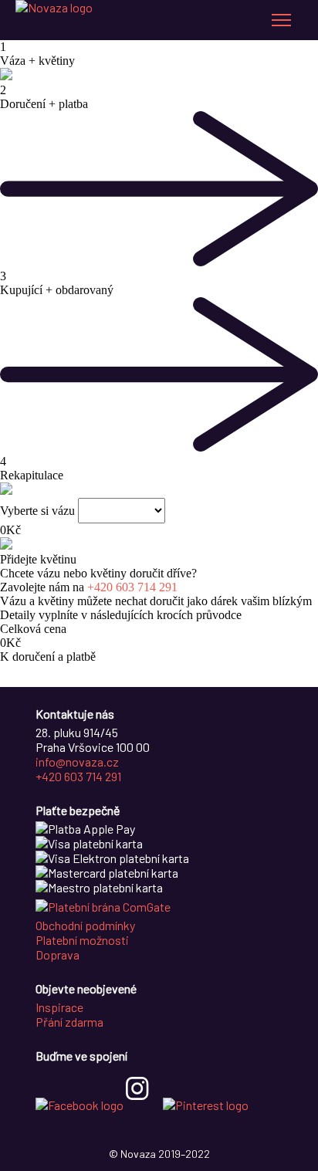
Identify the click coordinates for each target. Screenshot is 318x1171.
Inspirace (59, 1007)
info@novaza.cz (77, 761)
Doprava (58, 954)
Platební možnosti (82, 939)
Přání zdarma (69, 1021)
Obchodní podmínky (85, 925)
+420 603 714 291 (132, 587)
